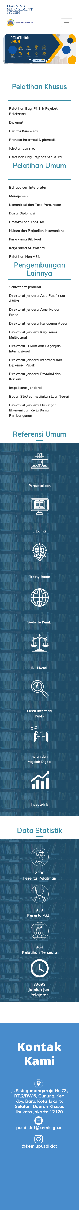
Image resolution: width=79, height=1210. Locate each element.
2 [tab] (36, 59)
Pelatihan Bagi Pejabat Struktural (35, 157)
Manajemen (18, 196)
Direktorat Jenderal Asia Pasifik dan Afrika (37, 298)
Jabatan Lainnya (22, 148)
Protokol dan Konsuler (26, 222)
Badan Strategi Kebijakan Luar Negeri (39, 396)
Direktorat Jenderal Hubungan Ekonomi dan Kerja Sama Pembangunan (32, 410)
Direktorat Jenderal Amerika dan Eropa (34, 312)
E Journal (39, 531)
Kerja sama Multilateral (27, 248)
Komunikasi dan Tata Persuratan (35, 204)
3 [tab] (43, 59)
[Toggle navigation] (66, 22)
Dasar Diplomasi (22, 213)
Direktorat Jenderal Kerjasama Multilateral (33, 334)
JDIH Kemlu (39, 668)
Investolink (39, 804)
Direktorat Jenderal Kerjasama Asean (38, 323)
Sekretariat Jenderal (25, 287)
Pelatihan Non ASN (24, 256)
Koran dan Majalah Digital (39, 759)
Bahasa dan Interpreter (27, 187)
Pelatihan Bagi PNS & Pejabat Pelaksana (33, 111)
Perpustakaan (39, 485)
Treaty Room (39, 577)
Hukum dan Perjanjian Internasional (37, 230)
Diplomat (16, 122)
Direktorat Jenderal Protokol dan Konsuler (35, 376)
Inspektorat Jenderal (25, 388)
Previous (12, 50)
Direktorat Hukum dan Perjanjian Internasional (35, 348)
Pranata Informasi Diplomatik (32, 140)
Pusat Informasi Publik (39, 713)
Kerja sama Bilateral (25, 239)
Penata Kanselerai (24, 131)
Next (66, 50)
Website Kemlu (39, 622)
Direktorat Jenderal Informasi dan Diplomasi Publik (35, 362)
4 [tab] (49, 59)
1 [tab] (30, 59)
